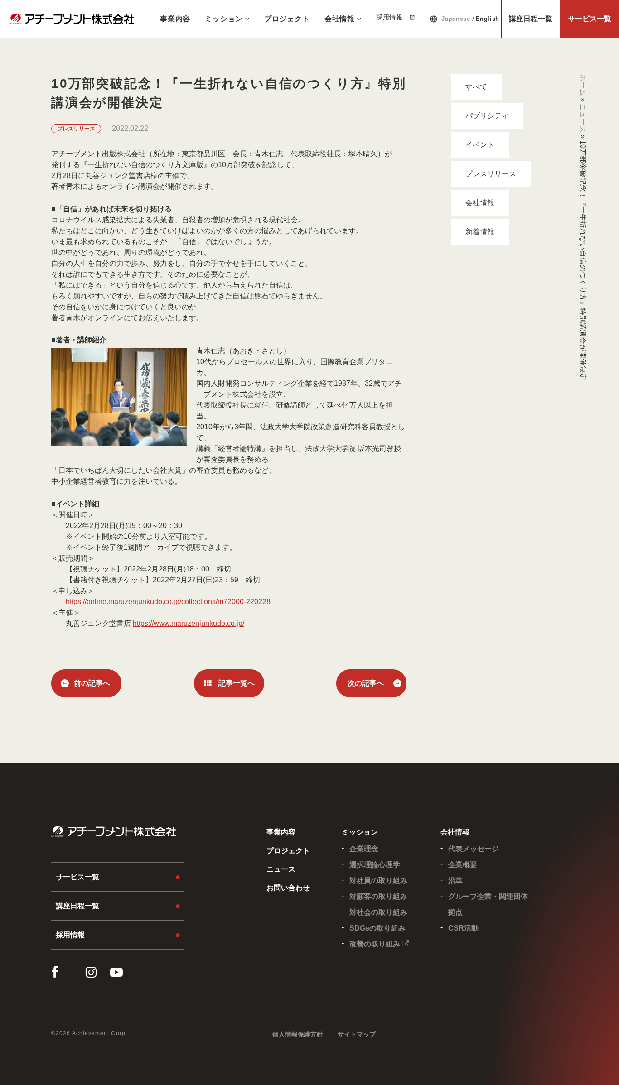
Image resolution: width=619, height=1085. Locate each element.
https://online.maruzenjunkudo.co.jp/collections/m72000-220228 (168, 601)
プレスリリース (490, 174)
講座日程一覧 (530, 19)
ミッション (224, 19)
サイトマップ (357, 1034)
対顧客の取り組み (378, 896)
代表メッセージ (473, 849)
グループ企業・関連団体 (488, 896)
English (488, 18)
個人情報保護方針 (297, 1034)
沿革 (455, 880)
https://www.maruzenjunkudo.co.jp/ (188, 623)
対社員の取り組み (378, 880)
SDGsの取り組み (377, 928)
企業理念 (363, 849)
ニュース (583, 118)
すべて (476, 87)
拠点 (455, 912)
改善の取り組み (375, 944)
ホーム (583, 85)
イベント (479, 145)
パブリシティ (487, 116)
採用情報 (389, 17)
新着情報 (479, 231)
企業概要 (462, 865)
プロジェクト (287, 19)
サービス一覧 (589, 19)
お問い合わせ (288, 888)
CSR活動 (463, 928)
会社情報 (339, 19)
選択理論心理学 (374, 865)
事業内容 (175, 19)
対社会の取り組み (378, 912)
